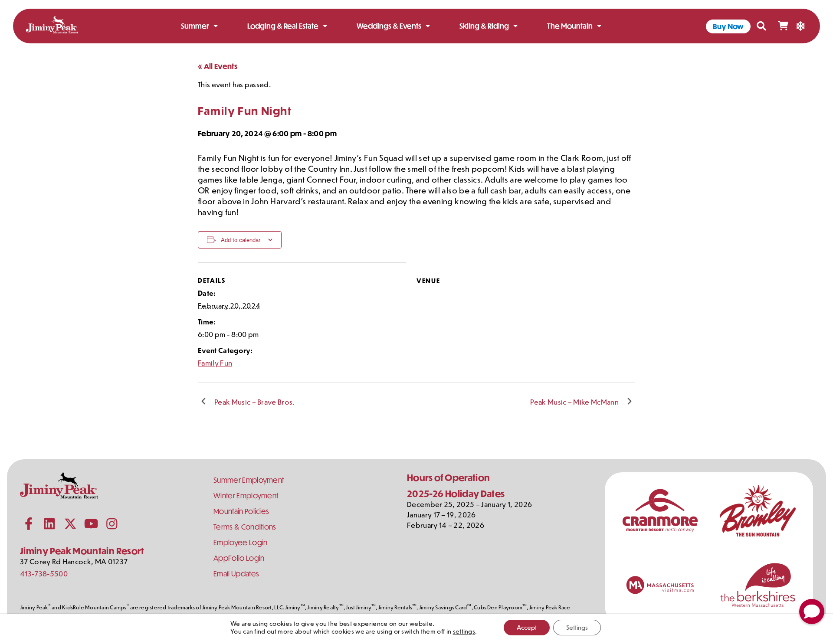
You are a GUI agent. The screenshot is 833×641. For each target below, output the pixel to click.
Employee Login (240, 542)
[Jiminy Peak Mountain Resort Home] (52, 26)
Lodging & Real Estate (282, 26)
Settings (577, 627)
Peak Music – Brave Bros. (254, 401)
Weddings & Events (389, 26)
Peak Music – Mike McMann (574, 401)
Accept (527, 627)
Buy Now (728, 26)
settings (464, 631)
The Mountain (570, 26)
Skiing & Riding (484, 26)
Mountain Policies (241, 511)
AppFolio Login (238, 558)
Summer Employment (248, 479)
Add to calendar (240, 240)
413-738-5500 (44, 573)
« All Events (217, 66)
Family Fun (215, 362)
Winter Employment (245, 495)
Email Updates (236, 573)
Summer (195, 26)
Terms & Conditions (244, 526)
